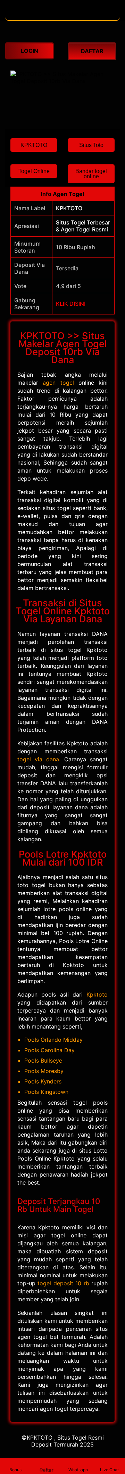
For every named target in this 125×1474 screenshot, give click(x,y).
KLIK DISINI (70, 303)
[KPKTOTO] (62, 16)
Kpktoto (97, 994)
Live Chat (109, 1469)
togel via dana (38, 759)
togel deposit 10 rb (63, 1283)
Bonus (15, 1469)
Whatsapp (78, 1469)
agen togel (58, 382)
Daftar (46, 1469)
